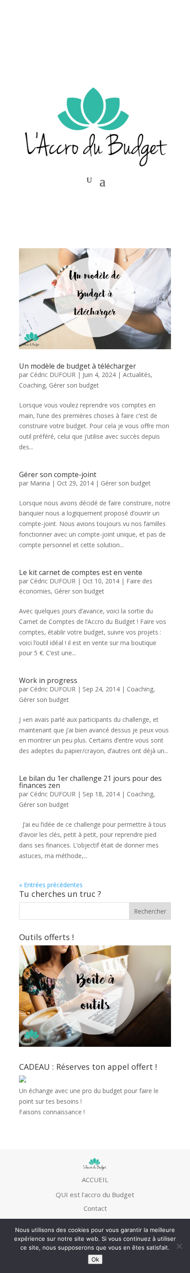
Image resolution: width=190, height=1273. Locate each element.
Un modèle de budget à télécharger (77, 366)
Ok (95, 1259)
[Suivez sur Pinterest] (164, 42)
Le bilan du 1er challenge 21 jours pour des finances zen (90, 781)
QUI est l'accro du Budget (95, 1194)
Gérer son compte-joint (57, 474)
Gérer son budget (74, 385)
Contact (95, 1208)
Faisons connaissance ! (52, 1112)
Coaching (32, 385)
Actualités (137, 374)
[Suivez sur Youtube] (129, 42)
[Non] (179, 1246)
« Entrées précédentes (51, 885)
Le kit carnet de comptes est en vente (80, 572)
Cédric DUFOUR (53, 374)
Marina (40, 483)
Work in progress (48, 680)
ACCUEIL (95, 1179)
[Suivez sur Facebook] (146, 42)
